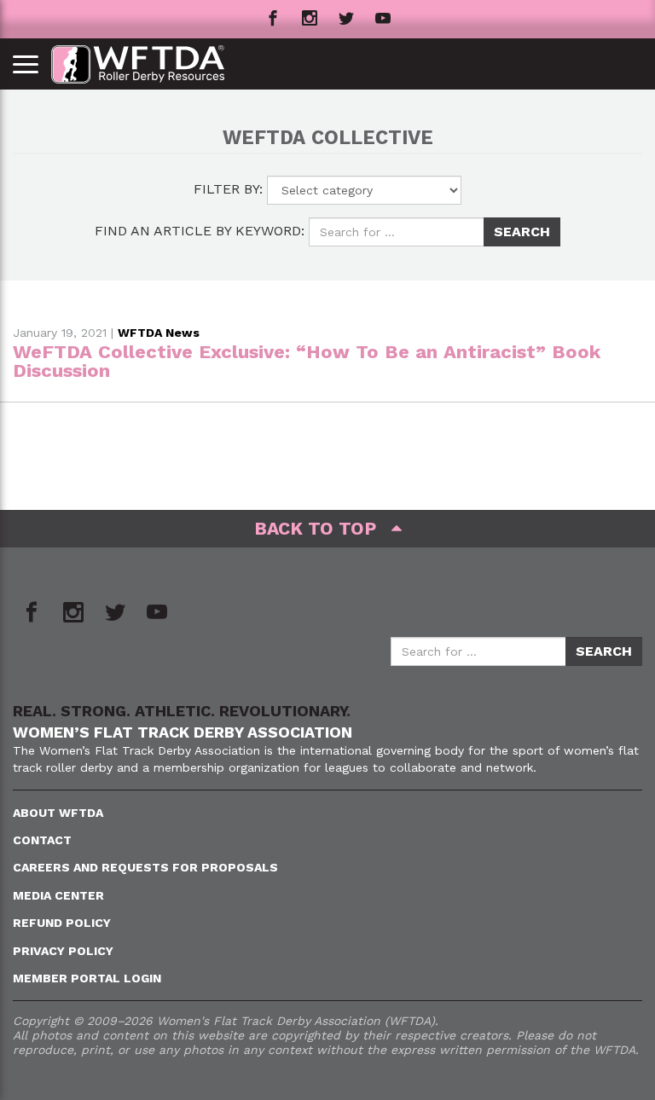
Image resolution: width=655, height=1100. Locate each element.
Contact (42, 840)
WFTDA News (159, 332)
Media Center (58, 895)
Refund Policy (62, 922)
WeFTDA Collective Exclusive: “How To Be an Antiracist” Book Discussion (306, 361)
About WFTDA (58, 812)
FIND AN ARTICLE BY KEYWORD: (199, 231)
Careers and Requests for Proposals (145, 867)
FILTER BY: (228, 189)
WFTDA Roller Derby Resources (147, 64)
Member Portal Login (87, 978)
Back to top (322, 528)
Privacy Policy (63, 951)
